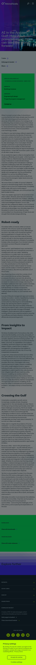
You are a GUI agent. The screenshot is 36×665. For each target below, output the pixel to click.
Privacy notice (18, 651)
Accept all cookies (16, 657)
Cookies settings (16, 662)
